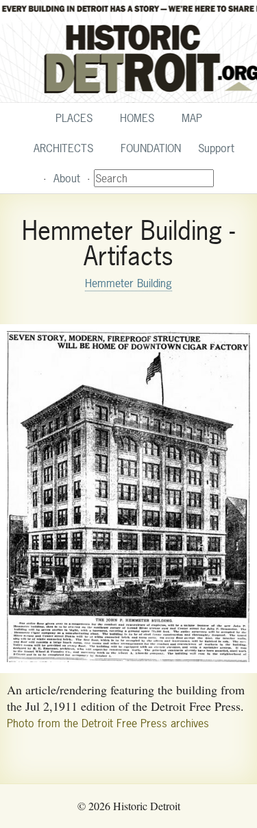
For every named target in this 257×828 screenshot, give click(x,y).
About (66, 178)
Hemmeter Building (128, 283)
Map (192, 117)
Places (74, 117)
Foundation (151, 148)
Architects (63, 148)
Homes (137, 117)
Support (216, 148)
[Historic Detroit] (128, 51)
